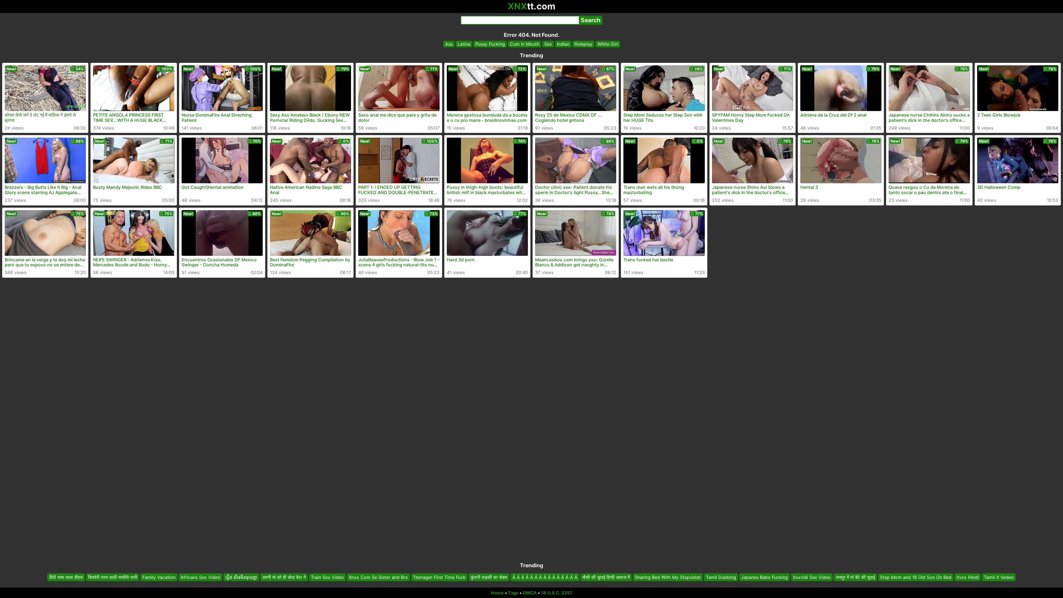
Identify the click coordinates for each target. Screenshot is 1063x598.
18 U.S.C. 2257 (556, 592)
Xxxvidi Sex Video (812, 577)
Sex (548, 44)
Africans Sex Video (200, 577)
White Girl (607, 44)
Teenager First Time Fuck (439, 577)
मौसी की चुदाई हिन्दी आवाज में (606, 577)
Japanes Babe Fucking (764, 577)
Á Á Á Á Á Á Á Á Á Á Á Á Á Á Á (544, 577)
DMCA (530, 592)
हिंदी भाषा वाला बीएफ (66, 577)
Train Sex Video (327, 577)
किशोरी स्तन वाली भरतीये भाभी (112, 577)
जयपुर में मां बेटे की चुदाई (855, 577)
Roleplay (583, 44)
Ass (449, 44)
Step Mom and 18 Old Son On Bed (915, 577)
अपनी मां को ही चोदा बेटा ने (284, 577)
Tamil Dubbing (721, 577)
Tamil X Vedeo (999, 577)
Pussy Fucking (490, 44)
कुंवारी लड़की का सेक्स (489, 577)
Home (497, 592)
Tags (513, 592)
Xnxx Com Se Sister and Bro (378, 577)
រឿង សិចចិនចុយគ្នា (241, 577)
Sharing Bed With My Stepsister (668, 577)
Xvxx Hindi (967, 577)
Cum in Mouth (524, 44)
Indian (563, 44)
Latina (464, 44)
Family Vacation (159, 577)
